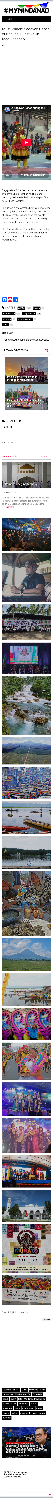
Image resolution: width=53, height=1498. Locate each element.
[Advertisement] (26, 78)
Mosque (33, 1390)
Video (24, 1390)
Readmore (9, 507)
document (25, 1413)
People (42, 1390)
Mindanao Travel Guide (34, 1399)
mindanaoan (28, 1408)
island (13, 1403)
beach (6, 1399)
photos (16, 1390)
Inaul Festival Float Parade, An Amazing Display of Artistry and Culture (24, 403)
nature (42, 1413)
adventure (7, 1408)
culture (15, 1413)
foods (17, 1408)
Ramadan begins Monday (21, 484)
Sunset (6, 1413)
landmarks (24, 1403)
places (6, 1403)
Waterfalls (37, 1394)
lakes (34, 1413)
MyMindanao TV (22, 1394)
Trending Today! (10, 456)
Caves (39, 1408)
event (13, 1399)
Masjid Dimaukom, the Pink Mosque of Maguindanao (22, 378)
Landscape (8, 1394)
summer (7, 1418)
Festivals (7, 1390)
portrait (34, 1403)
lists (20, 1399)
